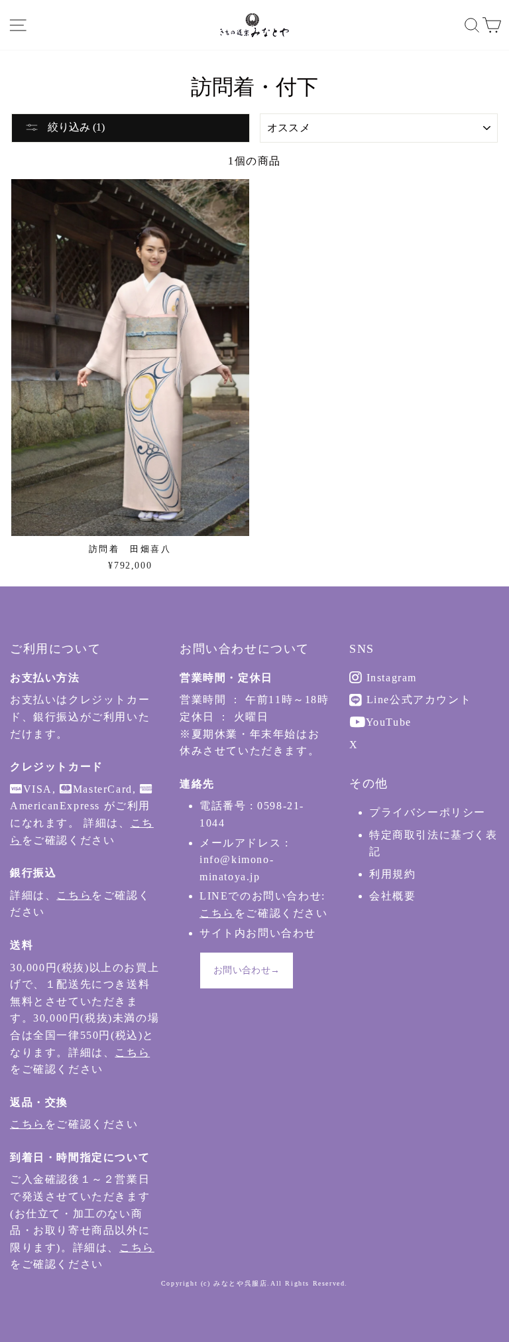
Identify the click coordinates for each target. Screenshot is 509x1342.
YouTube (387, 722)
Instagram (390, 677)
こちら (73, 895)
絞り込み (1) (75, 127)
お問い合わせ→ (246, 970)
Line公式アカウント (417, 699)
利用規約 (392, 874)
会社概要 (392, 896)
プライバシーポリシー (427, 812)
